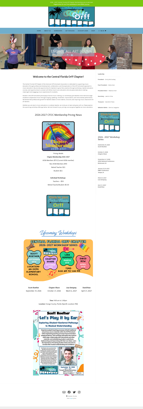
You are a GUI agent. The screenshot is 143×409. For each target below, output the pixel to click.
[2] (67, 68)
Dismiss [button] (86, 4)
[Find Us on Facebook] (69, 392)
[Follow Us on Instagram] (79, 392)
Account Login (83, 31)
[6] (72, 68)
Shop (93, 31)
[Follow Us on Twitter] (74, 392)
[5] (71, 68)
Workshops (58, 31)
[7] (73, 68)
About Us (47, 31)
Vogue (71, 398)
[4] (69, 68)
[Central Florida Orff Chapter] (71, 16)
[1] (65, 68)
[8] (74, 68)
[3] (68, 68)
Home (39, 31)
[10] (77, 68)
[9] (76, 68)
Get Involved (69, 31)
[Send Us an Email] (64, 392)
